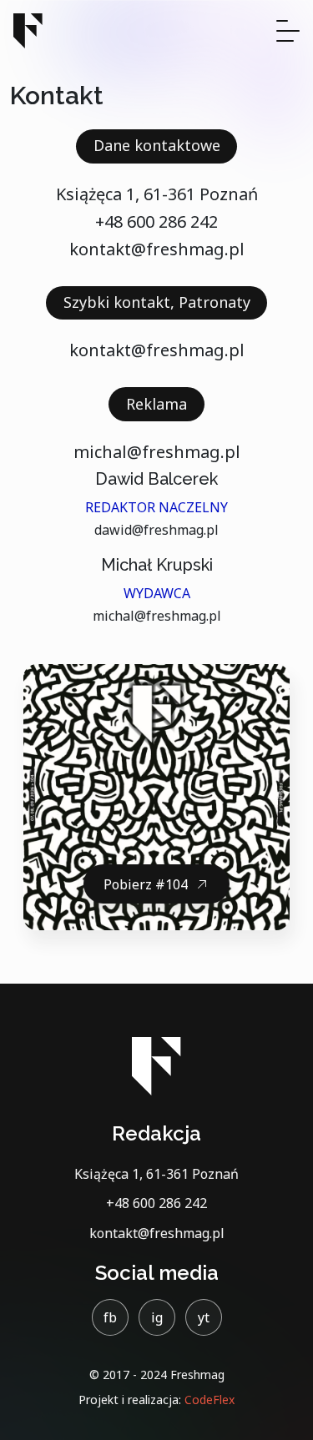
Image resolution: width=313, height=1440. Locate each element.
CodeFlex (209, 1399)
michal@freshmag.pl (156, 452)
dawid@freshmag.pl (156, 530)
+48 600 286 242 (156, 221)
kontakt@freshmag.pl (157, 249)
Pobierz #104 (145, 884)
